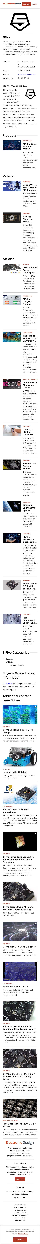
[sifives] (12, 269)
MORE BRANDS (20, 1220)
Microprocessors (17, 665)
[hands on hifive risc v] (20, 971)
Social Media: (8, 78)
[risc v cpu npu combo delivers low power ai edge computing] (12, 300)
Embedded (27, 182)
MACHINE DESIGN (20, 1210)
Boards (26, 264)
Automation (7, 806)
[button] (4, 4)
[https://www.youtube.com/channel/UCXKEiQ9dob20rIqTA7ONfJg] (24, 1198)
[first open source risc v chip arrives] (20, 1108)
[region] (20, 1235)
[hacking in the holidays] (20, 756)
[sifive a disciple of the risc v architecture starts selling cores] (20, 1058)
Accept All (20, 1239)
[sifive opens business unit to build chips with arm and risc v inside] (20, 841)
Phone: (5, 71)
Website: (6, 74)
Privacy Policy (23, 1234)
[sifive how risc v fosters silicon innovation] (12, 465)
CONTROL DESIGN (20, 1212)
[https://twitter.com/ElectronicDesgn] (21, 1198)
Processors (28, 141)
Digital (10, 662)
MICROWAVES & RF (20, 1207)
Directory (9, 659)
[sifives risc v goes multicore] (20, 931)
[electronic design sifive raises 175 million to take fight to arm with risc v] (12, 585)
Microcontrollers (10, 1120)
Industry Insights (30, 379)
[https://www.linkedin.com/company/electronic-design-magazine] (18, 1198)
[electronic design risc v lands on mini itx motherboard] (20, 794)
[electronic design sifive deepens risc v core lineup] (20, 714)
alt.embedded (8, 769)
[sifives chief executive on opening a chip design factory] (20, 1011)
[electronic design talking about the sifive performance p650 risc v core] (12, 217)
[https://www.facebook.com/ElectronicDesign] (15, 1198)
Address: (6, 62)
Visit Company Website (26, 74)
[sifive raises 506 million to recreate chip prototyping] (20, 891)
